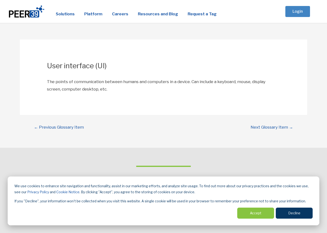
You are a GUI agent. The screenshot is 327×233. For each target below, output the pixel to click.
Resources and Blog (158, 13)
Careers (120, 13)
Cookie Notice (67, 192)
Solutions (65, 13)
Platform (93, 13)
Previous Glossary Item (59, 127)
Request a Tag (202, 13)
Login (298, 11)
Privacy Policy (38, 192)
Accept (255, 213)
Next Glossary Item (272, 127)
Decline (294, 213)
